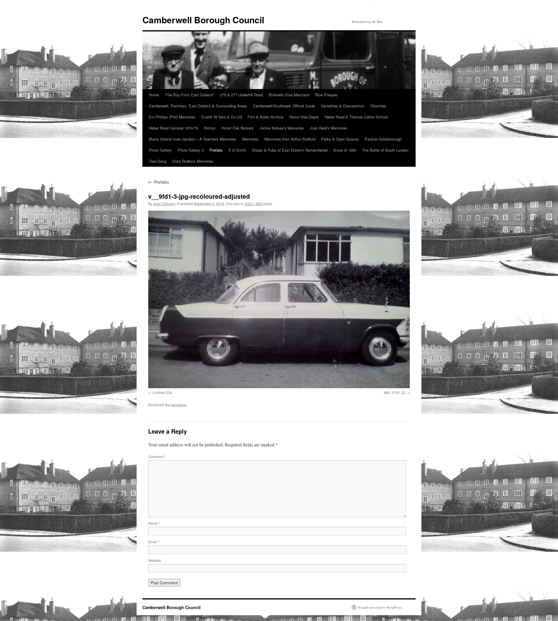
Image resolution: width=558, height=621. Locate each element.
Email (154, 541)
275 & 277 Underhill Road (241, 94)
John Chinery (163, 203)
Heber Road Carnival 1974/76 (173, 128)
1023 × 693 (253, 203)
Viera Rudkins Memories (192, 161)
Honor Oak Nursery (237, 128)
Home (154, 94)
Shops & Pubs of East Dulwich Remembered (290, 150)
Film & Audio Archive (265, 117)
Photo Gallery (160, 150)
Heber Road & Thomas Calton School (356, 117)
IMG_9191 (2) (394, 392)
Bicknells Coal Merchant (289, 94)
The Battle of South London (385, 150)
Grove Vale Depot (304, 117)
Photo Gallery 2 (191, 150)
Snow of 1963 (344, 150)
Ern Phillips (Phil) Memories (172, 117)
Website (154, 560)
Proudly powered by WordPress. (380, 607)
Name (154, 523)
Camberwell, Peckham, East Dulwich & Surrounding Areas (198, 106)
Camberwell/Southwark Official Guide (284, 106)
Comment (157, 456)
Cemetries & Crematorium (342, 106)
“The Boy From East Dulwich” (189, 94)
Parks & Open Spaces (340, 139)
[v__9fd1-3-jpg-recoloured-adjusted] (279, 299)
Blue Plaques (326, 94)
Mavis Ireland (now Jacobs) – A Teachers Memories (192, 139)
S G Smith (237, 150)
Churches (378, 106)
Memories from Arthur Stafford (289, 139)
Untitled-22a (162, 392)
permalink (179, 404)
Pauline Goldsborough (383, 139)
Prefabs (216, 150)
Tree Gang (157, 161)
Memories (250, 139)
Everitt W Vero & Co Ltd (221, 117)
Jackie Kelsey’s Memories (282, 128)
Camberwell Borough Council (203, 19)
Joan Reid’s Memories (328, 128)
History (210, 128)
